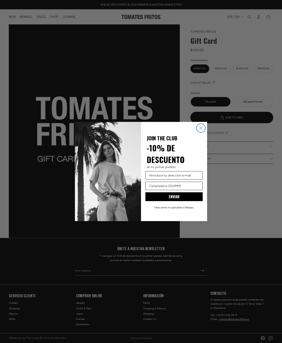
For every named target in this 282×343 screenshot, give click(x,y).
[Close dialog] (201, 128)
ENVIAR (174, 196)
